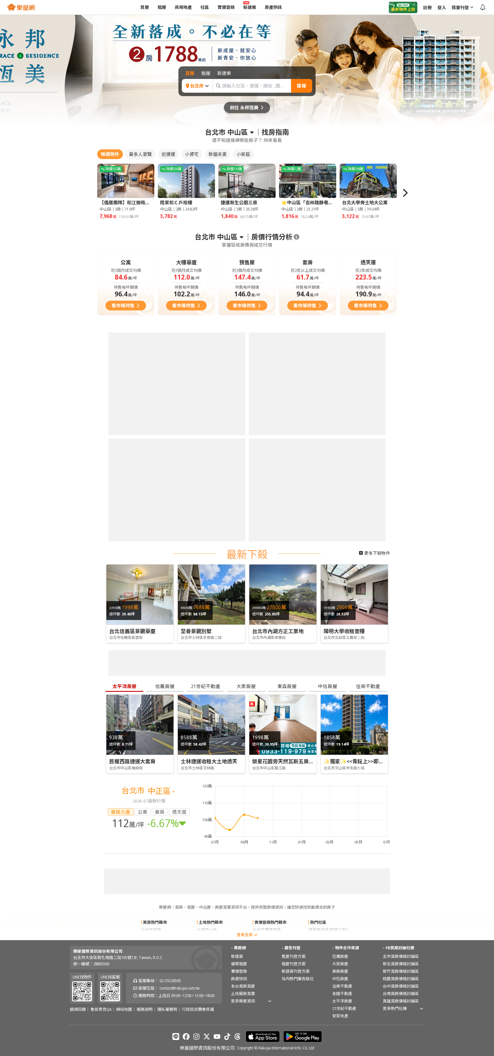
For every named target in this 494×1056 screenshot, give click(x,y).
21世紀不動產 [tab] (205, 686)
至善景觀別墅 (196, 631)
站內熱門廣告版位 (298, 978)
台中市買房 (151, 929)
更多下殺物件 (377, 553)
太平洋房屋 (342, 1001)
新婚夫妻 (217, 154)
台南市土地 (207, 929)
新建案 (237, 956)
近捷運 (168, 154)
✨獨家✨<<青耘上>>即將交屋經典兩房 (369, 761)
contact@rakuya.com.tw (180, 988)
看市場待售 (122, 305)
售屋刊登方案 (294, 956)
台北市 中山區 (226, 132)
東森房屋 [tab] (287, 686)
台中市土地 (207, 937)
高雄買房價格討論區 (401, 1001)
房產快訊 (239, 978)
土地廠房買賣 (243, 993)
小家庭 (243, 154)
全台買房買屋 (243, 986)
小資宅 (192, 154)
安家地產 (340, 1016)
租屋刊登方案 (294, 963)
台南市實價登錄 (267, 937)
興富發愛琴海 (320, 937)
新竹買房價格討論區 (401, 971)
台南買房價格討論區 (401, 993)
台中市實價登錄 (267, 929)
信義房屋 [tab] (165, 686)
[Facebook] (186, 1036)
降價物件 (110, 154)
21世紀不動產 (344, 1008)
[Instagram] (196, 1036)
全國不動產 (342, 993)
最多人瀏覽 (140, 154)
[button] (404, 192)
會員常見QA (100, 1009)
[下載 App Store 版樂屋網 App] (263, 1036)
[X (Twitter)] (206, 1036)
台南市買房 (151, 937)
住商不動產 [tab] (368, 686)
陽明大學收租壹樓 (344, 631)
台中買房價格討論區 (401, 986)
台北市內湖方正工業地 (278, 631)
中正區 (160, 791)
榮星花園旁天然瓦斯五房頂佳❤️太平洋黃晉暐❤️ (307, 761)
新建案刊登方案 (296, 971)
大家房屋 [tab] (246, 686)
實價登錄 (239, 971)
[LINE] (175, 1036)
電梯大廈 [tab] (120, 812)
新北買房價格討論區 (401, 963)
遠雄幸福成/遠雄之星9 (328, 929)
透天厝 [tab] (179, 812)
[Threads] (237, 1036)
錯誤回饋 (78, 1009)
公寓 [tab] (143, 812)
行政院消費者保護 (198, 1009)
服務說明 (145, 1009)
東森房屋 (340, 971)
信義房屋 (340, 956)
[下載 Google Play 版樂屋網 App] (302, 1036)
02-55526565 (170, 980)
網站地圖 (124, 1009)
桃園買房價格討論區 (401, 978)
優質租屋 (239, 963)
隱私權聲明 (167, 1009)
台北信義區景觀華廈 (132, 631)
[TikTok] (227, 1036)
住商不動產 (342, 986)
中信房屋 (340, 978)
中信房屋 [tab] (327, 686)
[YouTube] (217, 1036)
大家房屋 (340, 963)
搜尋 (301, 86)
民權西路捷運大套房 (132, 761)
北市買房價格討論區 (401, 956)
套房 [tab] (160, 812)
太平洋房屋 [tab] (124, 686)
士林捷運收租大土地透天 (209, 761)
